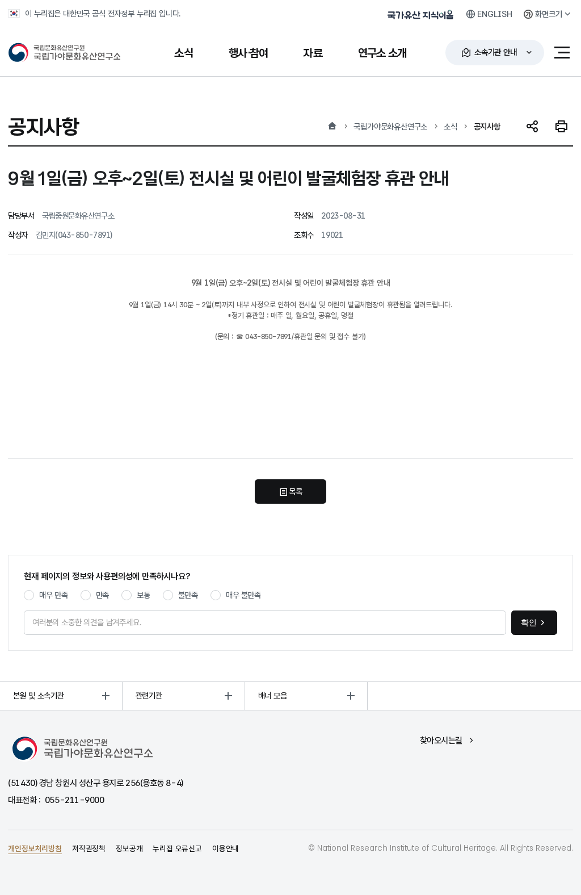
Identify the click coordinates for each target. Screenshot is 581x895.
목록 (295, 491)
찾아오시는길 (441, 740)
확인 (529, 622)
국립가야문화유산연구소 (390, 126)
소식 (450, 126)
